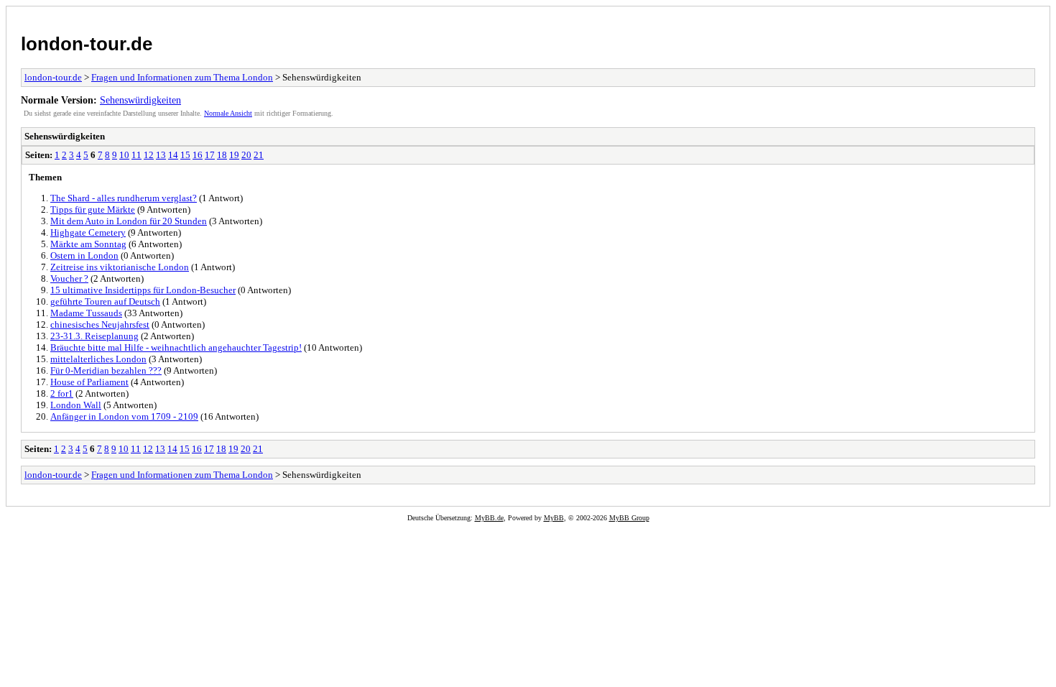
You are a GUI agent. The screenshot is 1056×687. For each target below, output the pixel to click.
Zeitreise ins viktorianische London (119, 267)
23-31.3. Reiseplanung (94, 336)
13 (161, 154)
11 (136, 154)
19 (234, 154)
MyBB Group (629, 518)
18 (222, 154)
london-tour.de (86, 44)
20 (246, 154)
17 (210, 154)
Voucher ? (69, 278)
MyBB (554, 518)
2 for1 (61, 393)
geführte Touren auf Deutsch (105, 301)
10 (124, 154)
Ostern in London (84, 255)
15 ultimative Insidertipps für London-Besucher (143, 290)
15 (185, 154)
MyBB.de (489, 518)
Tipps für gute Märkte (92, 209)
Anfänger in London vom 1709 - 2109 (124, 416)
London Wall (75, 405)
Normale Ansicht (228, 113)
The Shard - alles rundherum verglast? (123, 198)
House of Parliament (89, 382)
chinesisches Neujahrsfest (99, 324)
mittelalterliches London (98, 359)
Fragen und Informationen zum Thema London (182, 77)
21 (259, 154)
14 (173, 154)
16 (198, 154)
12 (149, 154)
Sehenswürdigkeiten (140, 100)
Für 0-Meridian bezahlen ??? (106, 370)
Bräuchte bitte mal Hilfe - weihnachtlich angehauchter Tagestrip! (176, 347)
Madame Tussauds (86, 313)
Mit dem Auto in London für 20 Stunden (128, 221)
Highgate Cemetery (88, 232)
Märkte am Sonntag (88, 244)
